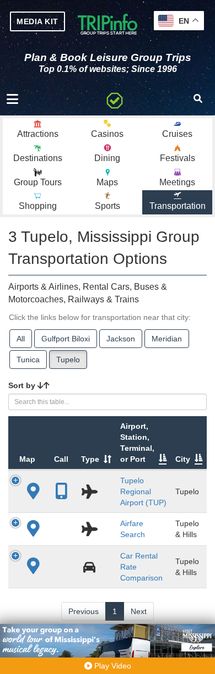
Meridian (167, 338)
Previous (83, 611)
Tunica (28, 359)
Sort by (22, 385)
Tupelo (68, 359)
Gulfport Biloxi (65, 338)
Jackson (120, 338)
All (21, 338)
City (182, 459)
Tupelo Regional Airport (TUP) (143, 491)
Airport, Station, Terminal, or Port (137, 442)
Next (139, 611)
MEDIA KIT (37, 21)
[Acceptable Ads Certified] (114, 99)
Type (90, 459)
